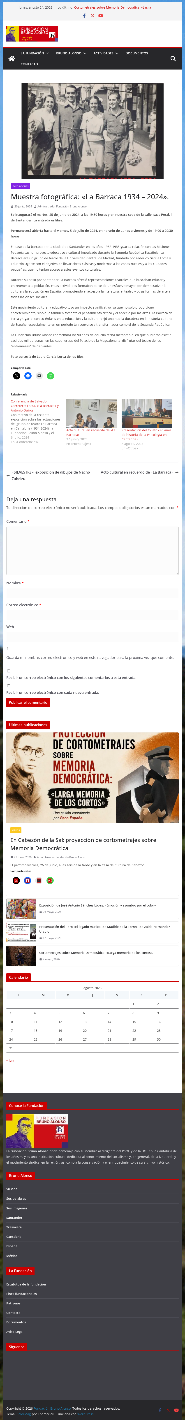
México (11, 1256)
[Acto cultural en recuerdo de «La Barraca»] (91, 413)
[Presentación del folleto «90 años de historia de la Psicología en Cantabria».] (147, 413)
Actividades (103, 53)
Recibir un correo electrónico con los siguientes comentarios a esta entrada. (71, 677)
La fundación (32, 53)
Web (10, 626)
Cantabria (13, 1236)
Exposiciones (20, 186)
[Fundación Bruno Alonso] (11, 58)
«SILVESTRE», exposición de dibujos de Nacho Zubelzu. (51, 475)
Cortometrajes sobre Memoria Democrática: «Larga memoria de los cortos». (96, 953)
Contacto (29, 64)
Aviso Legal (14, 1331)
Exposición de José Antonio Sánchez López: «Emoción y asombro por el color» (97, 905)
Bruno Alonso (68, 53)
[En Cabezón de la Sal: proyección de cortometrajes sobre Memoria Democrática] (92, 777)
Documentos (137, 53)
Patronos (13, 1303)
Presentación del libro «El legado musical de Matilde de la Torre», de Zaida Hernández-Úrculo (105, 929)
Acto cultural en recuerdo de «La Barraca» (137, 472)
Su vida (11, 1189)
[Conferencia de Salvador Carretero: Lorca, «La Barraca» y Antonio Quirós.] (38, 421)
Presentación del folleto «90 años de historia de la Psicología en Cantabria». (146, 434)
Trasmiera (14, 1227)
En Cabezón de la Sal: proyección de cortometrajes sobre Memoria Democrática (83, 844)
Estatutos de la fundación (26, 1284)
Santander (14, 1217)
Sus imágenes (16, 1208)
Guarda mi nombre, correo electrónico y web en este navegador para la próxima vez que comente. (90, 657)
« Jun (10, 1060)
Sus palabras (16, 1198)
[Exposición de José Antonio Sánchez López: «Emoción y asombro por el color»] (21, 909)
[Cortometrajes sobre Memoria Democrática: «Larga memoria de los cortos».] (21, 956)
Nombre (15, 583)
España (11, 1246)
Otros (16, 830)
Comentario (18, 521)
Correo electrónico (23, 604)
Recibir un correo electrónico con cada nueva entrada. (52, 692)
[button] (46, 53)
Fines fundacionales (21, 1294)
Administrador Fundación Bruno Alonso (62, 206)
